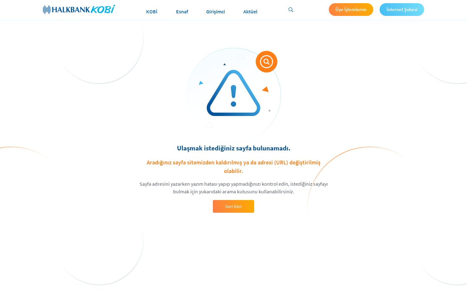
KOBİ (152, 11)
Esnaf (182, 11)
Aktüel (250, 11)
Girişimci (215, 11)
